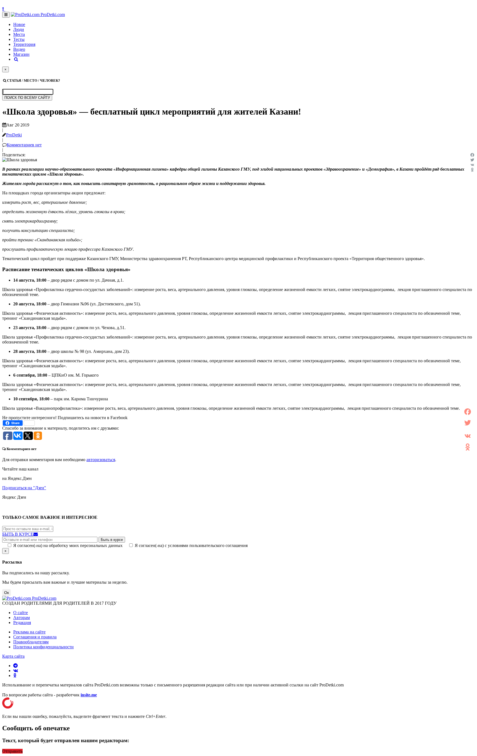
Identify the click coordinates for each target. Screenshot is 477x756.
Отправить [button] (12, 751)
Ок (6, 592)
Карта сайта (13, 656)
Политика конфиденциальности (43, 646)
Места (19, 34)
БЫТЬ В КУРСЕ (17, 534)
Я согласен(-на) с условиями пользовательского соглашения (191, 545)
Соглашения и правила (35, 637)
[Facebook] (472, 154)
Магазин (21, 54)
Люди (18, 29)
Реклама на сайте (29, 632)
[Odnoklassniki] (472, 169)
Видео (19, 49)
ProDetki (14, 135)
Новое (19, 24)
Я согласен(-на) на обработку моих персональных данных (68, 545)
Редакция (22, 622)
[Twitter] (472, 159)
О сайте (20, 612)
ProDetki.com (52, 14)
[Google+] (467, 429)
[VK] (472, 164)
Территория (24, 44)
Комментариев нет (24, 144)
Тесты (19, 39)
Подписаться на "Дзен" (24, 487)
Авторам (21, 617)
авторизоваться (100, 459)
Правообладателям (31, 641)
